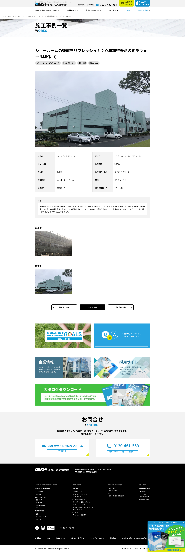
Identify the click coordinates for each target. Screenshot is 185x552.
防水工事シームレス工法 (80, 494)
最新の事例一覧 (144, 488)
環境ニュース (60, 538)
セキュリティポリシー (142, 549)
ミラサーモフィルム (79, 499)
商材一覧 (75, 488)
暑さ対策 (38, 495)
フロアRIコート (77, 512)
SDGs (37, 508)
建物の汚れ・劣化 (69, 63)
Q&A (128, 10)
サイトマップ (126, 549)
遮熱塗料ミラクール (79, 492)
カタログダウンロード (97, 538)
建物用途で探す (144, 499)
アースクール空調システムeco (82, 502)
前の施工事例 (64, 307)
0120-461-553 (108, 4)
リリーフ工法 (77, 497)
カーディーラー (113, 493)
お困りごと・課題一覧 (42, 488)
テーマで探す (144, 494)
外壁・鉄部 (82, 63)
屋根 (37, 514)
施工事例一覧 (51, 26)
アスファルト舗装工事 (79, 515)
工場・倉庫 (112, 488)
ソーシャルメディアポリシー (66, 528)
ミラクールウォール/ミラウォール (48, 63)
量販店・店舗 (93, 63)
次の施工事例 (121, 307)
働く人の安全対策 (41, 497)
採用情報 (90, 5)
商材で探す (143, 492)
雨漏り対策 (39, 500)
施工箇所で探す (144, 497)
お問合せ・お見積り (77, 538)
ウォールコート (77, 510)
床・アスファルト (41, 516)
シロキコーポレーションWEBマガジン (135, 538)
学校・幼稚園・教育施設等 (116, 496)
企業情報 (81, 5)
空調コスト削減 (40, 505)
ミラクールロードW (79, 504)
